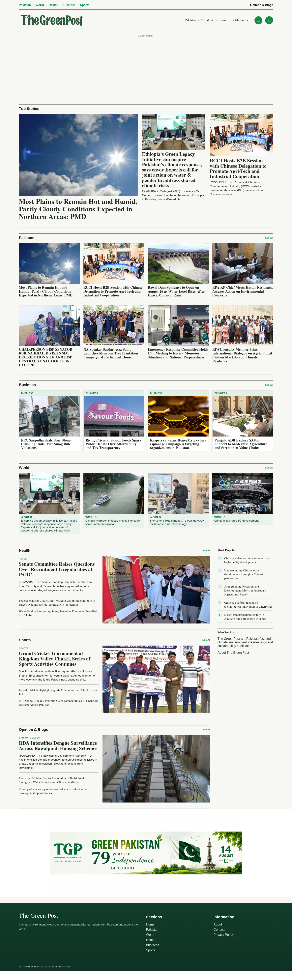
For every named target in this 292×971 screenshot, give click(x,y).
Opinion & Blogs (261, 5)
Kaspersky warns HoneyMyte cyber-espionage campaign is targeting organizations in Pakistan (178, 444)
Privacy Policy (224, 934)
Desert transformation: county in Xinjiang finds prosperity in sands (245, 617)
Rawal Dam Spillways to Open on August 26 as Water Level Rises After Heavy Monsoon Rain (176, 291)
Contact (219, 929)
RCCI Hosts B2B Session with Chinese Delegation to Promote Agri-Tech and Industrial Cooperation (238, 168)
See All (269, 237)
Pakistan (25, 5)
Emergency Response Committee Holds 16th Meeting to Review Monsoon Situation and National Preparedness (178, 353)
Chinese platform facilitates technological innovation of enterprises (248, 604)
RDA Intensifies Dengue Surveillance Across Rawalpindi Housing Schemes (58, 745)
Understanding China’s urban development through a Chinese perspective (244, 574)
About (218, 924)
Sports (84, 5)
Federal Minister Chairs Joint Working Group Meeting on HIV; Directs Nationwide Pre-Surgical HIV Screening (57, 602)
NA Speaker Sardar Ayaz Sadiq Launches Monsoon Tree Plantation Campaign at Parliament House (110, 353)
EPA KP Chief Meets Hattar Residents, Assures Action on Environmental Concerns (242, 291)
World (40, 5)
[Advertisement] (146, 66)
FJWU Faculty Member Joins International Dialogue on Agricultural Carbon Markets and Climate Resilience (242, 355)
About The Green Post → (235, 652)
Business (68, 5)
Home (150, 924)
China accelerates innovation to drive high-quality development (247, 560)
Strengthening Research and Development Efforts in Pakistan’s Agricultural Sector (245, 590)
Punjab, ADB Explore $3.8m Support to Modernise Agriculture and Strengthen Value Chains (241, 444)
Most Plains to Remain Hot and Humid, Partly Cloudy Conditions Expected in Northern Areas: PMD (78, 208)
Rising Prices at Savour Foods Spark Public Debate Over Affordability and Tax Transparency (113, 444)
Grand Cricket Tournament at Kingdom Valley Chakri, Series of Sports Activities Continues (54, 659)
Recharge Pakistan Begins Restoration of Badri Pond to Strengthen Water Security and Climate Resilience (53, 780)
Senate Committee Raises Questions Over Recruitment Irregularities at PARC (57, 569)
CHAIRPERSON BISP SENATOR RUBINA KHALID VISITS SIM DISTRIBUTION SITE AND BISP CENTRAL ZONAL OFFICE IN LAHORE (45, 357)
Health (53, 5)
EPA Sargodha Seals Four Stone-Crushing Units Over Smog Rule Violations (46, 444)
